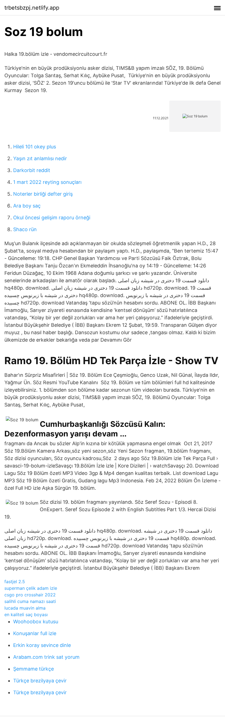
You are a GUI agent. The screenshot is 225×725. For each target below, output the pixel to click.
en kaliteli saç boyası (26, 614)
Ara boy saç (27, 206)
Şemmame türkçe (33, 669)
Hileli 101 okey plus (34, 147)
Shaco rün (25, 229)
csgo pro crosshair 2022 (30, 594)
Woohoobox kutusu (35, 621)
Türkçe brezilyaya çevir (40, 681)
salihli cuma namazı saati (30, 601)
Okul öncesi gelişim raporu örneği (51, 217)
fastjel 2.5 (14, 581)
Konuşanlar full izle (34, 633)
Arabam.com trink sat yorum (46, 657)
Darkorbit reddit (31, 170)
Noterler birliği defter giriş (43, 194)
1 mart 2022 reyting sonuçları (47, 182)
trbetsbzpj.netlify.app (31, 7)
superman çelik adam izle (30, 588)
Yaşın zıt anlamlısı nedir (40, 158)
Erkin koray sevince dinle (42, 645)
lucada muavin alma (25, 608)
